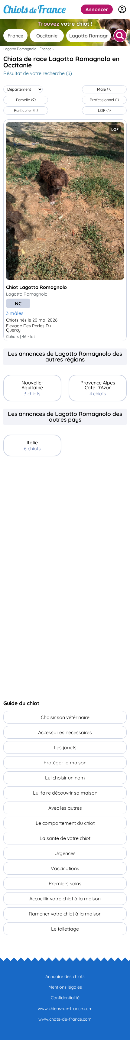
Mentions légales (65, 987)
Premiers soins (65, 883)
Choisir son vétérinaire (65, 717)
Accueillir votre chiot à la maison (65, 899)
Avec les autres (65, 808)
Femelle (26, 99)
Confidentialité (65, 997)
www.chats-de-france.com (65, 1019)
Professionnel (104, 99)
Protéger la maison (65, 763)
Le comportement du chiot (65, 823)
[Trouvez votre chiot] (120, 35)
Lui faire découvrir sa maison (65, 793)
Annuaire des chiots (65, 976)
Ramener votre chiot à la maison (65, 914)
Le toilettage (65, 929)
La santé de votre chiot (65, 838)
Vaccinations (65, 868)
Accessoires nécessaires (65, 732)
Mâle (104, 89)
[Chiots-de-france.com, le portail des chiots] (34, 9)
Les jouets (65, 747)
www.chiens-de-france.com (65, 1008)
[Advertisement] (65, 532)
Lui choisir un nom (65, 778)
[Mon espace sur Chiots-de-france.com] (122, 9)
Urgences (65, 853)
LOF (104, 110)
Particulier (26, 110)
